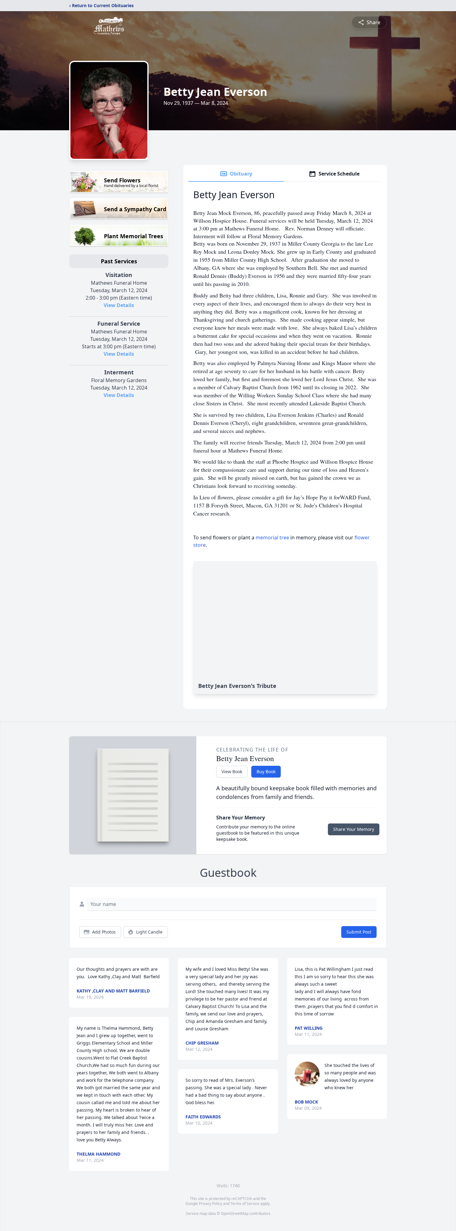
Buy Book (266, 771)
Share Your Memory (353, 829)
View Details (119, 305)
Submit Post (358, 932)
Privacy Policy (210, 1203)
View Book (231, 771)
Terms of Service (244, 1203)
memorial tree (272, 537)
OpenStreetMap (234, 1213)
